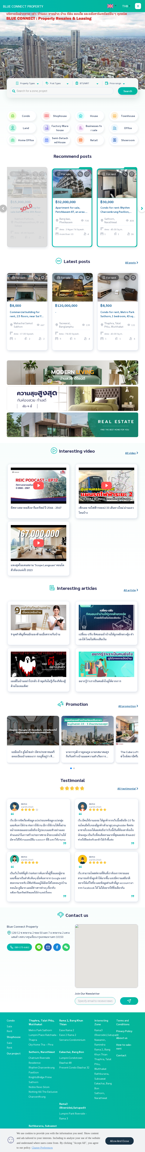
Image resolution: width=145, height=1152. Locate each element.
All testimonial (126, 788)
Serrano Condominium (72, 1039)
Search (127, 91)
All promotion (127, 706)
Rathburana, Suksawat (43, 1125)
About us (121, 1037)
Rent (9, 1031)
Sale (9, 1026)
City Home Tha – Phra (41, 1044)
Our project (14, 1053)
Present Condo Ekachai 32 (74, 1067)
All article (130, 590)
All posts (130, 262)
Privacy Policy (124, 1031)
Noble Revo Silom (39, 1087)
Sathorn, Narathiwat (42, 1051)
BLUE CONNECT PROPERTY (23, 6)
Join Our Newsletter (87, 993)
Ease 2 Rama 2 (67, 1034)
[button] (139, 51)
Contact (121, 1055)
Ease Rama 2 (66, 1030)
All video (130, 453)
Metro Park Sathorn (40, 1030)
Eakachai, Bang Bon (71, 1051)
